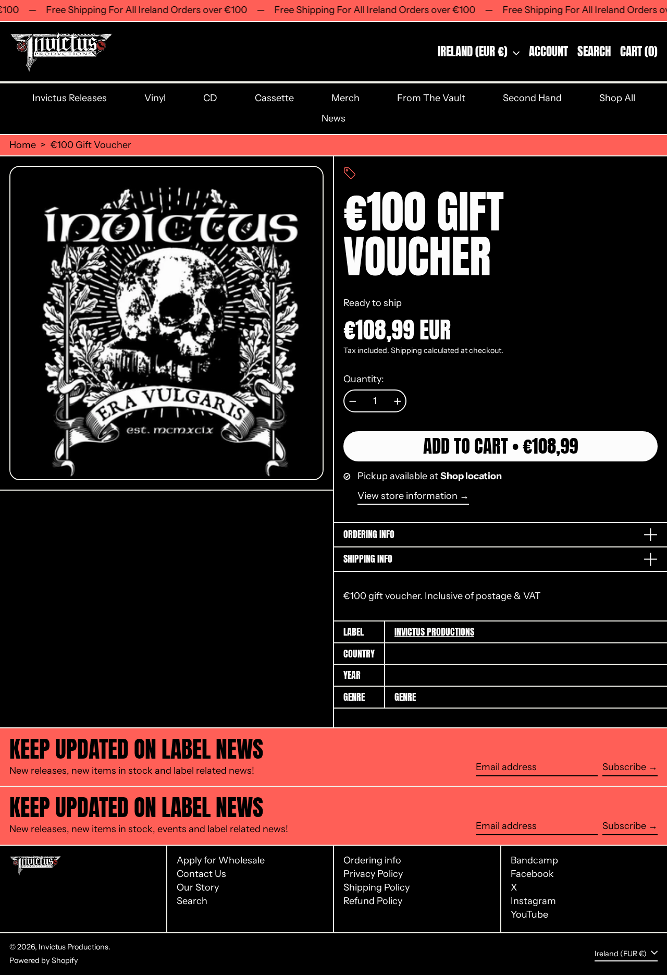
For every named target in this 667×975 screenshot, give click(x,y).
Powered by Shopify (43, 960)
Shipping (406, 350)
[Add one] (397, 401)
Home (22, 145)
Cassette (274, 98)
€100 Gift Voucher (91, 145)
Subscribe (624, 767)
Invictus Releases (69, 98)
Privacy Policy (373, 874)
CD (210, 98)
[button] (594, 51)
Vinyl (155, 98)
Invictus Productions (434, 632)
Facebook (532, 874)
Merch (345, 98)
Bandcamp (534, 860)
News (333, 118)
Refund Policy (372, 901)
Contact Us (201, 874)
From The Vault (431, 98)
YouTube (529, 914)
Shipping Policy (376, 887)
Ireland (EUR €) (474, 51)
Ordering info (372, 860)
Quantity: (363, 379)
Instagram (533, 901)
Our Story (198, 887)
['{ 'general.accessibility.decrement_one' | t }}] (352, 401)
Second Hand (532, 98)
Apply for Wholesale (221, 860)
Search (192, 901)
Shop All (617, 98)
